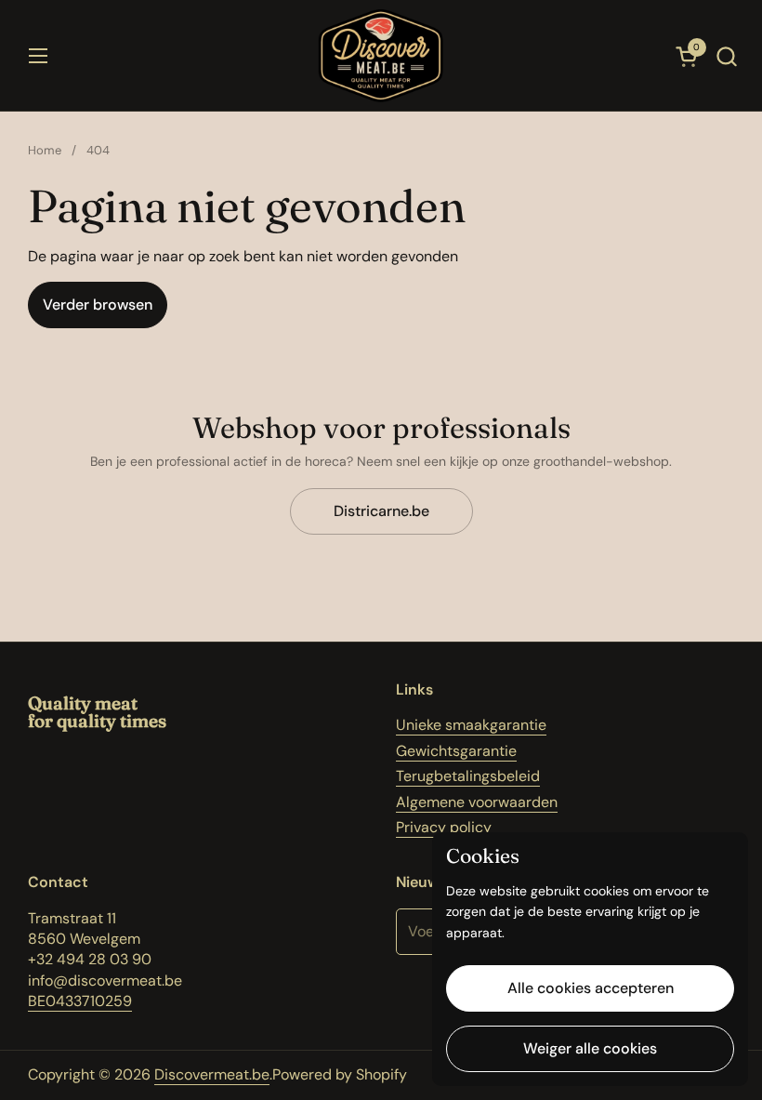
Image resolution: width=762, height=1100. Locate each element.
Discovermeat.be (211, 1074)
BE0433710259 (80, 1001)
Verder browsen (97, 304)
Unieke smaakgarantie (471, 725)
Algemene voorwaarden (477, 802)
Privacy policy (444, 827)
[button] (726, 56)
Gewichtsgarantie (456, 751)
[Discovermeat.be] (381, 55)
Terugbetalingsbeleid (468, 776)
